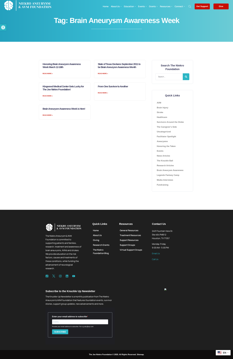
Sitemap (140, 354)
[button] (3, 27)
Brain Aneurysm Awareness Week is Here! (64, 108)
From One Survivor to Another (113, 86)
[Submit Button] (186, 76)
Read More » (48, 73)
